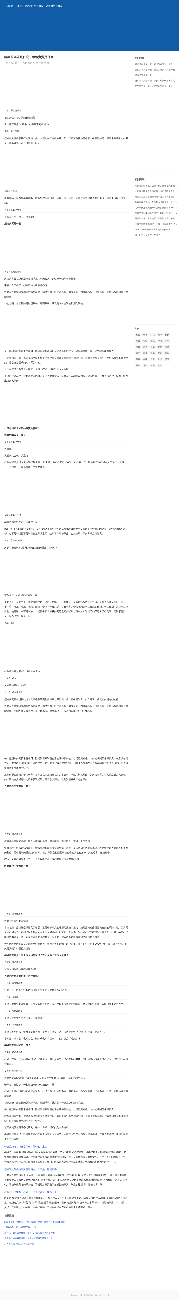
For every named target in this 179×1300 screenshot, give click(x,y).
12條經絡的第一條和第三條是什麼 (20, 1227)
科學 (145, 353)
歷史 (160, 353)
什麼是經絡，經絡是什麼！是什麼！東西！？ (28, 1146)
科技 (167, 334)
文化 (152, 334)
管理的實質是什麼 (143, 75)
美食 (138, 347)
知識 (152, 365)
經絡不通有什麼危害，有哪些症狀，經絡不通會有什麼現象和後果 (34, 1221)
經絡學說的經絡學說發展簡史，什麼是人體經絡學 (30, 1169)
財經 (160, 347)
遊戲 (152, 347)
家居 (145, 347)
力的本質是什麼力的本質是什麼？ (20, 1243)
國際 (167, 359)
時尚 (160, 340)
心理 (145, 340)
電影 (145, 365)
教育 (145, 334)
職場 (152, 353)
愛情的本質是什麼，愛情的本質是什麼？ (154, 64)
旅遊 (167, 347)
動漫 (160, 359)
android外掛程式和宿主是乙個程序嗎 (152, 229)
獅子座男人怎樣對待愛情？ (147, 235)
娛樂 (138, 340)
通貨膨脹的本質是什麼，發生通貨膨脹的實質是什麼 (28, 1238)
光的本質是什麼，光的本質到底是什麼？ (154, 86)
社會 (138, 334)
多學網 (9, 5)
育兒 (138, 353)
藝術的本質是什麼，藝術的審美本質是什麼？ (156, 69)
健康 (19, 5)
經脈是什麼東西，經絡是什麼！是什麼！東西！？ (30, 1192)
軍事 (138, 365)
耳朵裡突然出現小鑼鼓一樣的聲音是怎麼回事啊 (157, 185)
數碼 (152, 340)
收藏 (145, 359)
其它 (160, 365)
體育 (138, 359)
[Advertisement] (86, 31)
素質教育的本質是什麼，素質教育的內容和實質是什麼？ (30, 1232)
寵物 (167, 353)
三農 (152, 359)
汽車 (167, 340)
